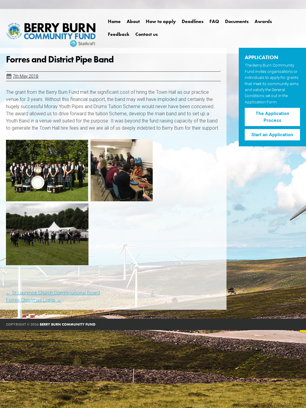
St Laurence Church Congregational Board (53, 293)
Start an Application (272, 134)
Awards (263, 21)
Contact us (146, 34)
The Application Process (272, 117)
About (133, 21)
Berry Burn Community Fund (67, 324)
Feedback (118, 34)
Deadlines (193, 21)
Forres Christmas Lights (33, 300)
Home (114, 21)
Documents (237, 21)
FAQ (214, 21)
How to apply (161, 21)
